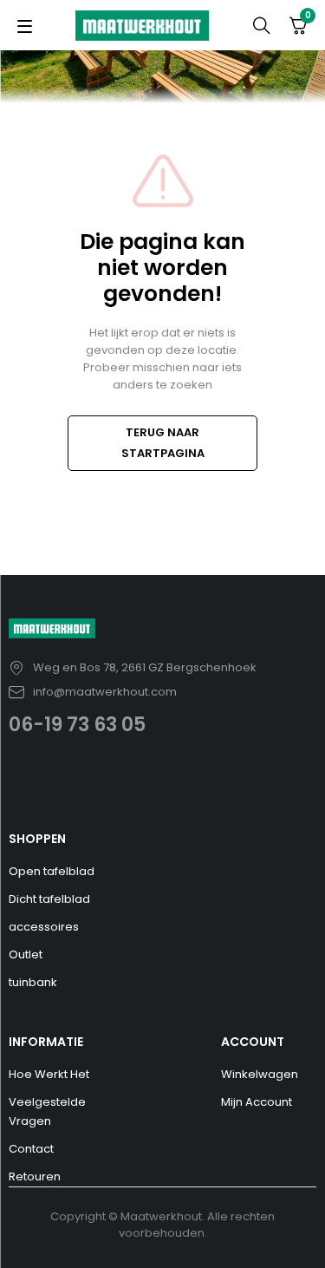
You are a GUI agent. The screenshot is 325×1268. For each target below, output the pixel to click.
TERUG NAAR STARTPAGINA (163, 442)
